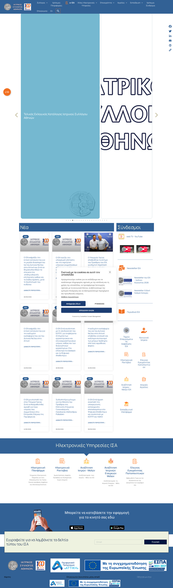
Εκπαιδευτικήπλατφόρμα (126, 410)
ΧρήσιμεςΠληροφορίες (56, 4)
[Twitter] (170, 31)
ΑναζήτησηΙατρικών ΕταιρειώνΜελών (111, 472)
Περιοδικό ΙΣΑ (133, 312)
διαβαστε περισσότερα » (32, 290)
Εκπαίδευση (135, 2)
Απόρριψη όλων (73, 303)
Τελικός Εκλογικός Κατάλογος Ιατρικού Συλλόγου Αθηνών (55, 116)
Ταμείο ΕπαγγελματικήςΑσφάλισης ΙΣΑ (126, 341)
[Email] (170, 40)
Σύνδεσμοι (129, 227)
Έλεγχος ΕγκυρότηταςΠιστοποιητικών (135, 470)
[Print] (170, 45)
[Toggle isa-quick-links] (7, 92)
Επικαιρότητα (106, 2)
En (51, 11)
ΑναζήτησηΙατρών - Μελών (86, 469)
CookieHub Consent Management (90, 316)
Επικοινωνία (42, 11)
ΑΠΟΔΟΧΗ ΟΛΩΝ (86, 310)
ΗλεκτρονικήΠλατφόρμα (38, 469)
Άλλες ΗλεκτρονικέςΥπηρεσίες (86, 4)
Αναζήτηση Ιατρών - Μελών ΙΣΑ (126, 387)
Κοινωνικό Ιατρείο (144, 338)
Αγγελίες (121, 2)
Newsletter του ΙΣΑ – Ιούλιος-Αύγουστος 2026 (142, 280)
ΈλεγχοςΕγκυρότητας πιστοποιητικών (144, 363)
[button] (46, 2)
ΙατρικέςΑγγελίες (144, 385)
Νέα (24, 227)
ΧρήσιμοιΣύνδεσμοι (150, 4)
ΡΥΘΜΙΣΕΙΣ (99, 303)
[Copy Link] (170, 50)
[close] (110, 272)
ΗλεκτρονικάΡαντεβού (126, 361)
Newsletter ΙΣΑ (134, 268)
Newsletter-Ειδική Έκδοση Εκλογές (142, 291)
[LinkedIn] (170, 36)
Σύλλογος (41, 2)
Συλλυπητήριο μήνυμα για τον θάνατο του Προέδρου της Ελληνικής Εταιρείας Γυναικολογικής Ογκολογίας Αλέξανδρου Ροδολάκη (66, 407)
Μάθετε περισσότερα (69, 297)
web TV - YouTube (135, 236)
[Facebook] (170, 26)
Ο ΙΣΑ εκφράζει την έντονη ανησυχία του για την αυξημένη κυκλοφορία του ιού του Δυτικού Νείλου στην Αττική (34, 334)
